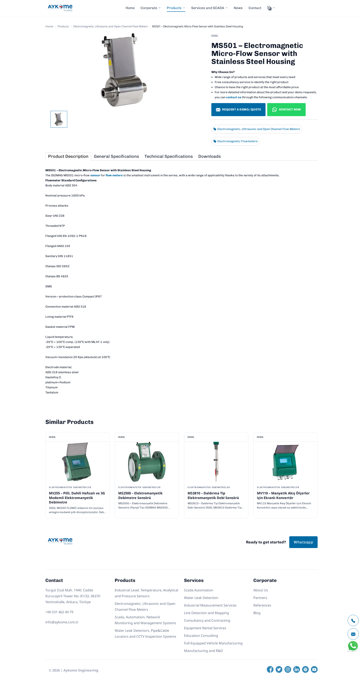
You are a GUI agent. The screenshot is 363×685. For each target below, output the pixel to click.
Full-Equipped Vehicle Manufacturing (213, 643)
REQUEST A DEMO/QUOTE (241, 109)
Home (130, 8)
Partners (260, 597)
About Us (260, 590)
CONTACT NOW (290, 109)
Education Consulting (201, 635)
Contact (255, 8)
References (262, 605)
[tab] (68, 156)
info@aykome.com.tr (62, 622)
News (238, 8)
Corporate (149, 8)
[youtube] (314, 669)
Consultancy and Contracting (207, 620)
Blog (256, 613)
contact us (233, 97)
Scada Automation (198, 590)
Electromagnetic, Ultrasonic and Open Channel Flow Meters (110, 26)
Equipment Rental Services (205, 628)
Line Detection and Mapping (206, 613)
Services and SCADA (207, 8)
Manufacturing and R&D (203, 650)
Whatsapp (303, 542)
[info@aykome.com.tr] (353, 634)
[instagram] (287, 669)
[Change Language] (271, 8)
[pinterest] (305, 669)
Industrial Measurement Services (210, 605)
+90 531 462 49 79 (59, 612)
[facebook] (270, 669)
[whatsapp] (353, 651)
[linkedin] (296, 669)
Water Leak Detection (201, 597)
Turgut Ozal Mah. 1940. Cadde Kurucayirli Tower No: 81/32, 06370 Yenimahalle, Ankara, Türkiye (72, 596)
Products (63, 26)
